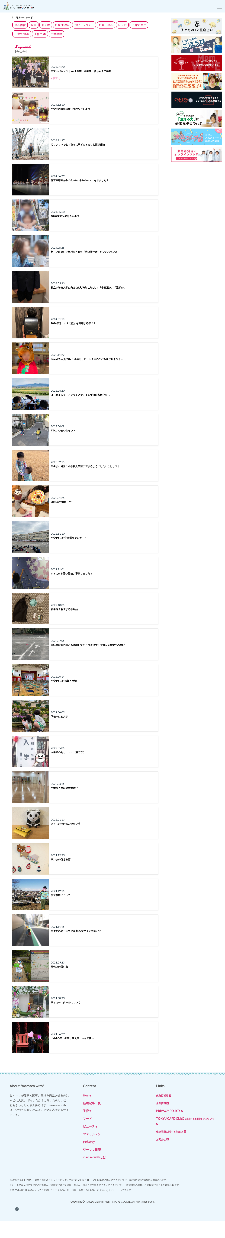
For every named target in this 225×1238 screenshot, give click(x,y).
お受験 (45, 25)
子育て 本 (40, 34)
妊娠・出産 (106, 25)
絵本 (33, 25)
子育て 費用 (139, 25)
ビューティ (90, 1126)
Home (87, 1095)
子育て (87, 1111)
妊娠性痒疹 (62, 25)
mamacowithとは (94, 1157)
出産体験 (20, 25)
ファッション (92, 1134)
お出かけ (89, 1142)
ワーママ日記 (92, 1149)
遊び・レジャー (84, 25)
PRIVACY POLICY (168, 1111)
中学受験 (56, 34)
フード (87, 1118)
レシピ (122, 25)
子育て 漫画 (21, 34)
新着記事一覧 (92, 1103)
